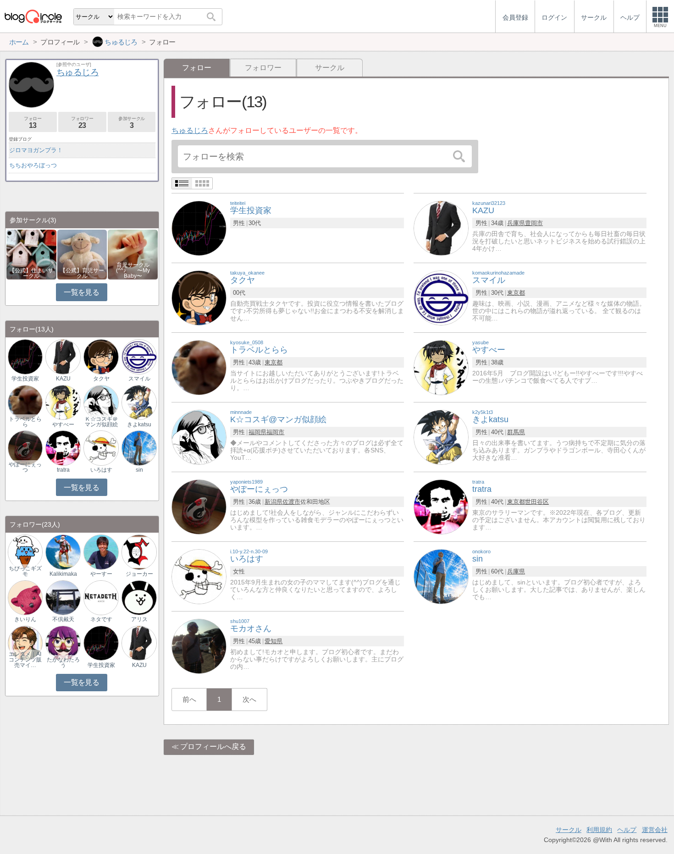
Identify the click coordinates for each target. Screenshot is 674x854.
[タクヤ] (199, 297)
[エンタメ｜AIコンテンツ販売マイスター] (25, 642)
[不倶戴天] (62, 597)
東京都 (516, 292)
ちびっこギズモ (25, 571)
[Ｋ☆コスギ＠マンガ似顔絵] (100, 401)
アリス (139, 619)
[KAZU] (441, 227)
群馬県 (516, 432)
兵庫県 (516, 223)
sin (139, 470)
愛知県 (273, 641)
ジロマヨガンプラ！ (36, 150)
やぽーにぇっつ (25, 467)
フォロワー (263, 68)
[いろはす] (199, 576)
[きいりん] (25, 597)
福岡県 (257, 432)
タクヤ (101, 378)
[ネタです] (100, 597)
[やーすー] (100, 551)
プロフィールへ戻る (213, 746)
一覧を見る (81, 292)
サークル (329, 68)
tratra (63, 470)
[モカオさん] (199, 646)
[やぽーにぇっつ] (199, 506)
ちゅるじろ (189, 130)
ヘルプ (626, 829)
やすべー (63, 424)
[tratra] (441, 506)
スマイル (139, 378)
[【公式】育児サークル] (82, 253)
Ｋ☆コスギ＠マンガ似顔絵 (101, 421)
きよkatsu (139, 424)
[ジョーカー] (139, 551)
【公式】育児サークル (82, 273)
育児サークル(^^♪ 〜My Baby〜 (133, 270)
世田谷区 (537, 501)
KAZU (63, 378)
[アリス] (139, 597)
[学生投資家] (199, 227)
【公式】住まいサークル (31, 273)
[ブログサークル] (33, 16)
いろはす (101, 470)
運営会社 (655, 829)
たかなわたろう (63, 662)
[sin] (441, 576)
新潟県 (273, 501)
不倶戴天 (63, 619)
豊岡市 (534, 223)
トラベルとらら (25, 421)
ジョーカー (139, 574)
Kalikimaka (63, 574)
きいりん (25, 619)
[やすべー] (441, 367)
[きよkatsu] (441, 437)
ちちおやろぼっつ (33, 165)
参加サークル (131, 122)
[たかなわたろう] (62, 642)
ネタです (101, 619)
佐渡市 (291, 501)
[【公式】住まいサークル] (31, 253)
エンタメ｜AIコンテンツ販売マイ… (25, 659)
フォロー (32, 122)
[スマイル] (441, 297)
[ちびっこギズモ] (25, 551)
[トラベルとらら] (199, 367)
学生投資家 (25, 378)
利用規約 (599, 829)
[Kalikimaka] (62, 551)
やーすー (101, 574)
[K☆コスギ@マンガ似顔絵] (199, 437)
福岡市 (275, 432)
